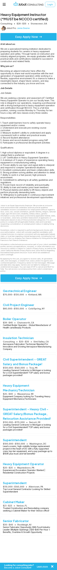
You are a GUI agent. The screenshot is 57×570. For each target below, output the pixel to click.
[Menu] (4, 4)
